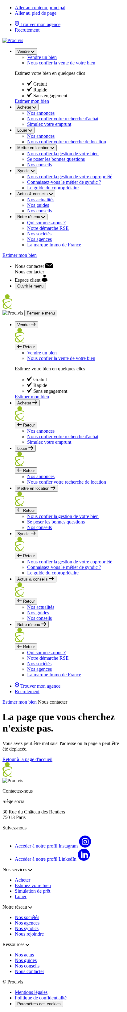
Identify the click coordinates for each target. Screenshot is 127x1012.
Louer (21, 896)
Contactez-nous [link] (17, 791)
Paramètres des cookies (39, 1004)
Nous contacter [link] (52, 702)
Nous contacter (29, 971)
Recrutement (27, 30)
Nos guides (38, 205)
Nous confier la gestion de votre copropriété (69, 176)
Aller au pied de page (35, 13)
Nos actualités (40, 199)
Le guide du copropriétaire (53, 187)
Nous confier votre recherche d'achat (62, 118)
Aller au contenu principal (40, 7)
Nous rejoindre (29, 934)
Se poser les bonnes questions (56, 159)
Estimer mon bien (32, 101)
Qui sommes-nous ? (46, 222)
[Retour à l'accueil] (12, 40)
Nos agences (39, 239)
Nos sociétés (39, 233)
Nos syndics (27, 928)
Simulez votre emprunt (49, 124)
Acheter (22, 880)
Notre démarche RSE (48, 228)
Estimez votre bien (33, 885)
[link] (34, 266)
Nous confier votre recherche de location (66, 141)
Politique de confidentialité (41, 997)
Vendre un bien (42, 57)
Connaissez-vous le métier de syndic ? (64, 182)
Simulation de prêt (32, 891)
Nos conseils (39, 164)
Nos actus (24, 954)
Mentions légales (31, 992)
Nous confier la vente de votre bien (61, 62)
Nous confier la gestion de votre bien (63, 153)
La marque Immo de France (54, 244)
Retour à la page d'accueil (27, 759)
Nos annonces (41, 113)
